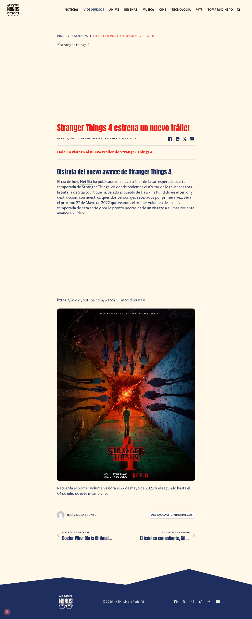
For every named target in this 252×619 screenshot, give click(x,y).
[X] (185, 139)
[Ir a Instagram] (194, 602)
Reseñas (130, 10)
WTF (199, 10)
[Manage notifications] (7, 612)
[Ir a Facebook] (177, 602)
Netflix (86, 181)
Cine (162, 10)
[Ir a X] (186, 602)
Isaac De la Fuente (81, 515)
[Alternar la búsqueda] (239, 10)
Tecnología (181, 10)
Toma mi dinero (220, 10)
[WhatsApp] (177, 139)
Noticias (72, 10)
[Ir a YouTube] (219, 602)
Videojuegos (94, 10)
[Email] (192, 139)
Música (148, 10)
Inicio (61, 36)
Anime (114, 10)
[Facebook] (170, 139)
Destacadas (79, 36)
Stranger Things (95, 187)
